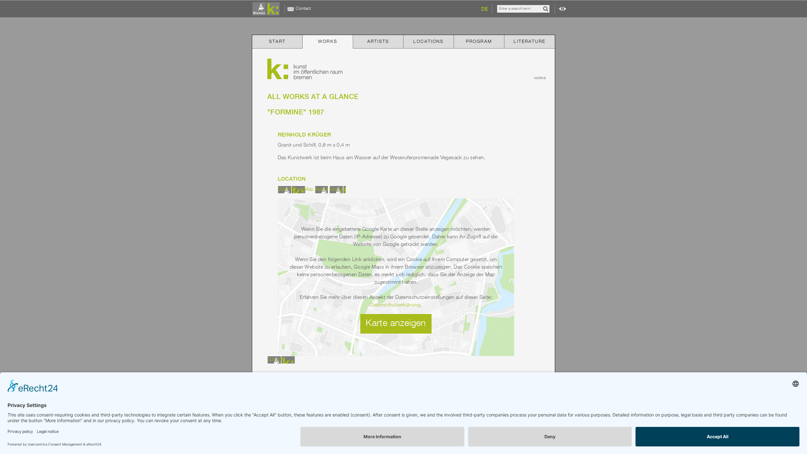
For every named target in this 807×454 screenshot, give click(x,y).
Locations (428, 41)
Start (277, 41)
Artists (378, 41)
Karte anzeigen (396, 323)
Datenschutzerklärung (395, 305)
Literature (529, 41)
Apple (321, 189)
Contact (303, 8)
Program (479, 41)
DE (484, 9)
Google (337, 189)
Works (327, 41)
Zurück (275, 359)
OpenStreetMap (296, 189)
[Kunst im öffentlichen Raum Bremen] (267, 9)
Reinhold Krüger (304, 134)
